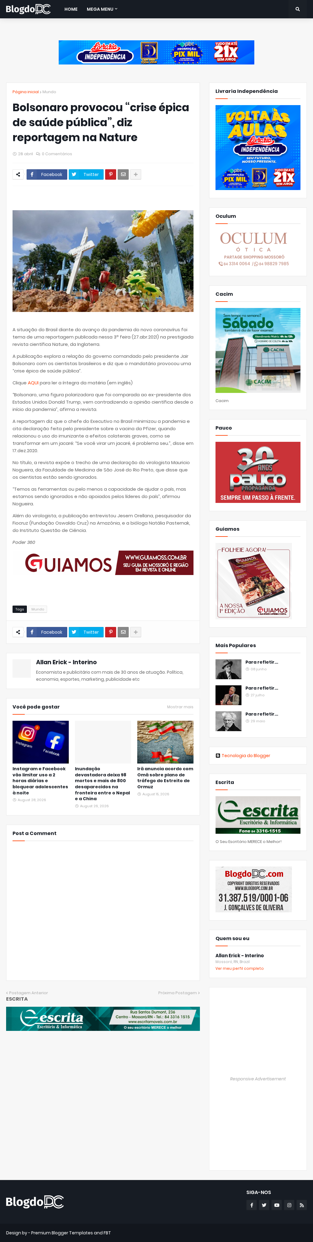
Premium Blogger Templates (62, 1233)
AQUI (33, 382)
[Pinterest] (110, 174)
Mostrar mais (180, 707)
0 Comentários (57, 154)
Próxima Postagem (177, 993)
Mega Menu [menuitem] (100, 9)
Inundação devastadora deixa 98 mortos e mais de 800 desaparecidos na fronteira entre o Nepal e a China (102, 784)
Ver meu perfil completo (239, 968)
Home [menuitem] (71, 9)
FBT (107, 1233)
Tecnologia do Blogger (246, 755)
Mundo (49, 92)
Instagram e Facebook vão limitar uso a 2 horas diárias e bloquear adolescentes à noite (40, 781)
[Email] (123, 174)
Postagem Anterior (28, 993)
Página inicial (26, 92)
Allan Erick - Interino (66, 662)
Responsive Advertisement (258, 1079)
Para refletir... (261, 662)
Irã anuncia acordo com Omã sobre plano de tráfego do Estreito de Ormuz (165, 778)
